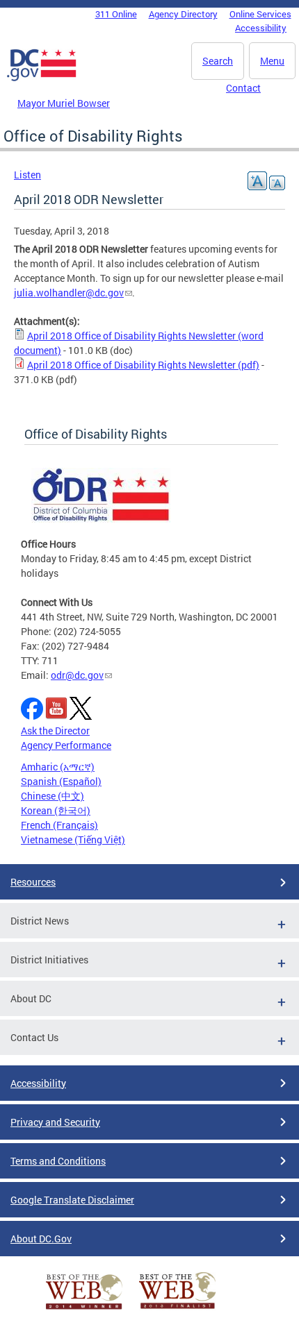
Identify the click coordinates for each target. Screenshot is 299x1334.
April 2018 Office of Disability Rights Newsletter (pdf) (143, 364)
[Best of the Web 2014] (84, 1309)
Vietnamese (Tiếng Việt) (73, 839)
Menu (272, 60)
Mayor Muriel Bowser (63, 103)
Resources (33, 881)
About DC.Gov (41, 1238)
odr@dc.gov (77, 675)
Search (217, 60)
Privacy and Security (55, 1122)
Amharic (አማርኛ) (58, 766)
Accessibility (260, 28)
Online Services (260, 14)
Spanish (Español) (61, 781)
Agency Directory (183, 14)
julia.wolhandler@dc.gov (69, 292)
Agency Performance (66, 745)
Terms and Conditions (58, 1160)
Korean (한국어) (55, 810)
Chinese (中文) (52, 795)
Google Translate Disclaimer (72, 1199)
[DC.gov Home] (41, 78)
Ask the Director (55, 730)
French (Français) (59, 824)
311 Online (116, 14)
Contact (243, 87)
